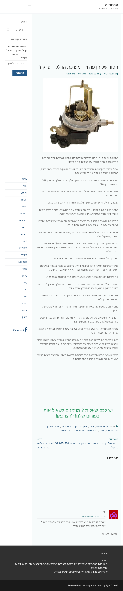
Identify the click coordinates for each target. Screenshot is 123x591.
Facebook (18, 330)
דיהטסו (23, 192)
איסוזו (24, 310)
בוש (107, 426)
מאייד (95, 430)
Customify (85, 585)
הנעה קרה (55, 426)
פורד (24, 268)
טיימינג (109, 430)
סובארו (23, 234)
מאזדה (23, 213)
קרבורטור (65, 430)
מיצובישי (22, 220)
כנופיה (102, 430)
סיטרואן (23, 248)
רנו (25, 296)
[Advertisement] (77, 42)
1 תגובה (69, 74)
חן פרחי (81, 74)
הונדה (24, 199)
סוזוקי (24, 317)
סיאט (24, 241)
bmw (24, 178)
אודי (25, 185)
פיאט (24, 275)
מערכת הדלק (85, 430)
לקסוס (24, 303)
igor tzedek (110, 74)
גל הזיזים (100, 426)
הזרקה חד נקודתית (78, 426)
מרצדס (74, 430)
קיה (25, 289)
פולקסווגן (22, 261)
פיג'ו (25, 282)
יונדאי (24, 206)
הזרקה (92, 426)
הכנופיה (111, 5)
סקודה (24, 254)
